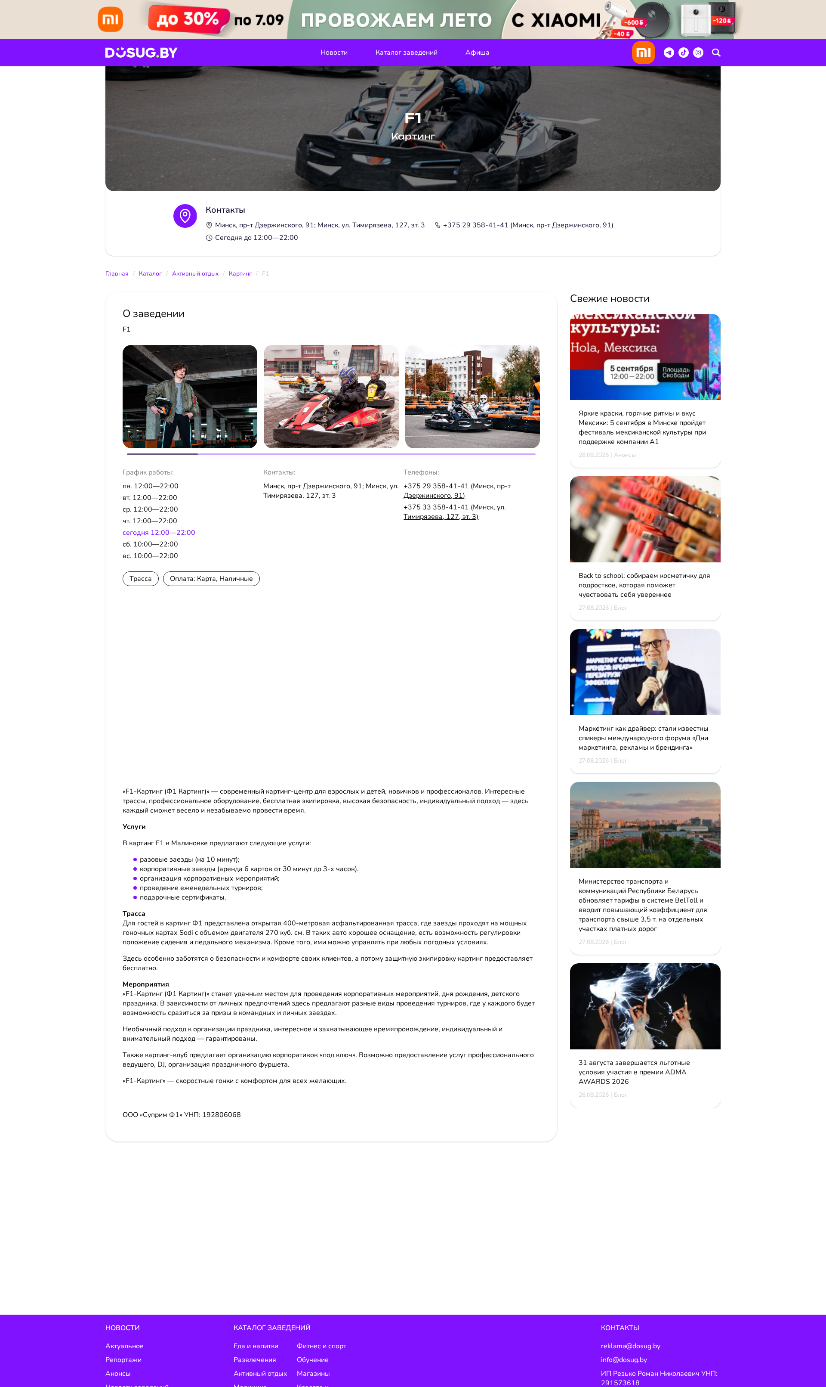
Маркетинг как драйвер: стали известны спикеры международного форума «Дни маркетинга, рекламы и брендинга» (644, 738)
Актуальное (124, 1346)
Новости (334, 52)
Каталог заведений (407, 52)
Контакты (620, 1328)
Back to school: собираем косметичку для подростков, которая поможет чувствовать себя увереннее (644, 585)
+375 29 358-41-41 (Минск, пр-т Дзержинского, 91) (528, 225)
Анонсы (118, 1373)
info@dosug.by (624, 1360)
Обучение (313, 1360)
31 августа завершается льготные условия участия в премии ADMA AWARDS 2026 (634, 1072)
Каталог (150, 274)
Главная (117, 274)
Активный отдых (195, 274)
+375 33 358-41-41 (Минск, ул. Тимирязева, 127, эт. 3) (455, 512)
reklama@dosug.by (630, 1346)
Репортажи (123, 1360)
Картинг (240, 274)
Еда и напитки (256, 1346)
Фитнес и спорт (321, 1346)
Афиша (477, 52)
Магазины (313, 1373)
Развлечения (255, 1360)
